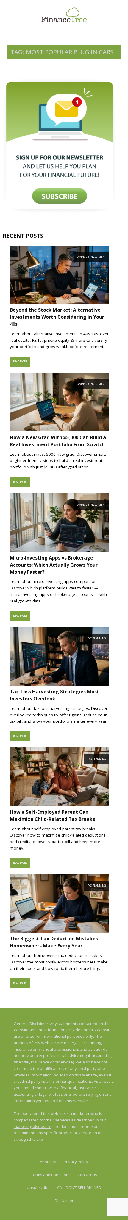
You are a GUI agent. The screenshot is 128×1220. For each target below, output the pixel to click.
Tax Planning (97, 638)
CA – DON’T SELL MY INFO (79, 1187)
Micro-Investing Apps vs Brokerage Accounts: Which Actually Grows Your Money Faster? (54, 565)
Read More (20, 361)
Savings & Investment (91, 256)
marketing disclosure (32, 1126)
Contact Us (87, 1174)
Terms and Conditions (51, 1174)
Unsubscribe (38, 1187)
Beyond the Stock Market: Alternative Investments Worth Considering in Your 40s (57, 317)
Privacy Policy (76, 1161)
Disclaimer (64, 1200)
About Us (48, 1161)
